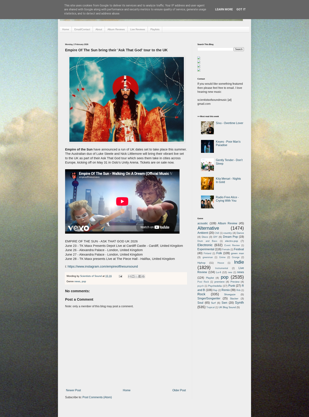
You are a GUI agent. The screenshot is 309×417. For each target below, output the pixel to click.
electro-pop (231, 241)
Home (65, 29)
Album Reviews (116, 29)
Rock (201, 294)
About (98, 29)
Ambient (202, 232)
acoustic (202, 223)
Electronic (205, 245)
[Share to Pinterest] (143, 276)
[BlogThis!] (133, 276)
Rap (215, 290)
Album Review (227, 223)
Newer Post (73, 390)
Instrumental (221, 268)
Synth (239, 302)
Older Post (179, 390)
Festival (239, 249)
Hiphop (201, 262)
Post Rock (203, 281)
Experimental (205, 249)
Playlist (210, 277)
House (220, 262)
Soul (200, 302)
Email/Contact (82, 29)
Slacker (234, 298)
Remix (226, 290)
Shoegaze (230, 294)
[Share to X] (136, 276)
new (230, 272)
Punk (231, 285)
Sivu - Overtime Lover (229, 123)
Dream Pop (230, 236)
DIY (215, 236)
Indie (239, 262)
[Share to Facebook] (140, 276)
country (227, 232)
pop (84, 281)
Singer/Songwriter (208, 298)
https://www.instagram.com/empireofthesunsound (103, 266)
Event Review (232, 245)
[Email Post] (120, 276)
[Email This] (129, 276)
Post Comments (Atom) (97, 397)
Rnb (238, 290)
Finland (207, 253)
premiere (219, 281)
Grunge (235, 257)
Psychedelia (215, 285)
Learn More (224, 9)
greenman (208, 257)
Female (226, 249)
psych (200, 286)
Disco (205, 236)
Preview (234, 281)
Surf (213, 302)
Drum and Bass (207, 241)
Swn (224, 302)
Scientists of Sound (91, 276)
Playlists (155, 29)
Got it (241, 9)
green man (237, 253)
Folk (219, 253)
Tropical (210, 307)
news (77, 281)
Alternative (208, 228)
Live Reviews (137, 29)
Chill (217, 233)
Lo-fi (218, 272)
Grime (222, 257)
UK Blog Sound (227, 307)
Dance (240, 232)
